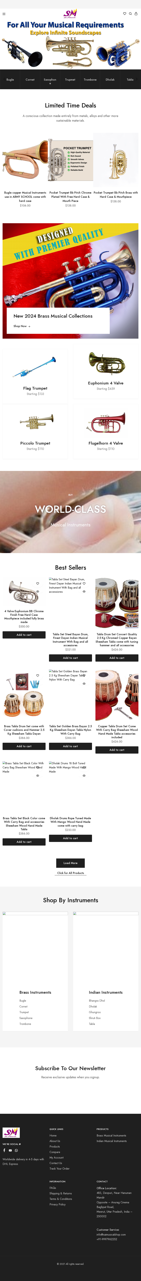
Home (53, 1136)
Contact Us (56, 1163)
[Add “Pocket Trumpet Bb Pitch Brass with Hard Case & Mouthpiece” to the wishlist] (131, 152)
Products (55, 1147)
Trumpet (24, 1012)
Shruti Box (95, 1018)
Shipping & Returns (61, 1193)
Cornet (23, 1007)
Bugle (22, 1001)
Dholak (93, 1007)
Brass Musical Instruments (111, 1136)
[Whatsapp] (16, 1151)
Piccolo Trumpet (35, 443)
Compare (55, 1152)
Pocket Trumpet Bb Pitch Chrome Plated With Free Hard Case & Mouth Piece (70, 197)
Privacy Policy (58, 1204)
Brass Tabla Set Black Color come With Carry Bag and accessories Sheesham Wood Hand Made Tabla (24, 823)
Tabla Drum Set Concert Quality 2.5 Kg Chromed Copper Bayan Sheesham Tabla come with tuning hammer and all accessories (117, 639)
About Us (55, 1141)
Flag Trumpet (35, 388)
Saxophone (25, 1018)
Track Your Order (59, 1169)
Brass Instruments (35, 992)
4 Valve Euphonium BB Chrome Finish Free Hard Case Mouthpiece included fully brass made (24, 616)
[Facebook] (4, 1151)
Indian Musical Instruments (112, 1141)
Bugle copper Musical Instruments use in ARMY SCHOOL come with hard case (25, 197)
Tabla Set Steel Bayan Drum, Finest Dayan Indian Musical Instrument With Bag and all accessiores (70, 639)
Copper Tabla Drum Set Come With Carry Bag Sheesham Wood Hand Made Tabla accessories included (117, 731)
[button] (44, 139)
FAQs (53, 1188)
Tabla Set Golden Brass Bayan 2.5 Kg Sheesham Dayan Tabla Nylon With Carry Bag (70, 730)
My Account (56, 1158)
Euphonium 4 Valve (105, 383)
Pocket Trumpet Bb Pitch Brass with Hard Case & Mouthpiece (116, 195)
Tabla (92, 1024)
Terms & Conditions (61, 1199)
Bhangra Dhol (97, 1001)
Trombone (25, 1024)
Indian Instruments (106, 992)
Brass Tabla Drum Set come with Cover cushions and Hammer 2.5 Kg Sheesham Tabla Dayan (24, 730)
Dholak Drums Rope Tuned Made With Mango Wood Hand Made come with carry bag (70, 822)
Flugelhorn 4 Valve (106, 443)
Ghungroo (95, 1012)
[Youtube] (10, 1151)
